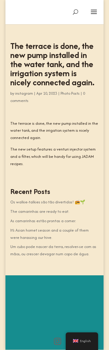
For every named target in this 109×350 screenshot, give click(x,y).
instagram (24, 93)
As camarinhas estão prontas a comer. (43, 221)
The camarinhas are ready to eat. (39, 211)
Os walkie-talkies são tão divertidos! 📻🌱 (47, 202)
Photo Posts (70, 93)
